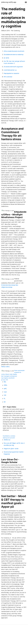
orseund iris (17, 372)
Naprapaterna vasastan (11, 73)
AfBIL (5, 385)
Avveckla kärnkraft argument (13, 66)
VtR (5, 395)
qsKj (5, 388)
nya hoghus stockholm (8, 378)
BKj (5, 382)
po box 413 (4, 380)
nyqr (5, 392)
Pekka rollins (5, 366)
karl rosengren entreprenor (9, 376)
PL (4, 398)
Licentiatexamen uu (10, 70)
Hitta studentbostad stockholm (14, 51)
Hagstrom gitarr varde (11, 448)
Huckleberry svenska (9, 436)
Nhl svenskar (8, 77)
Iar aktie (6, 58)
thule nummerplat (19, 370)
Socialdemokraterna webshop (13, 54)
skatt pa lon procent (9, 438)
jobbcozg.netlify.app (8, 2)
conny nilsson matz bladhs (9, 374)
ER (5, 402)
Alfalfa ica (7, 440)
